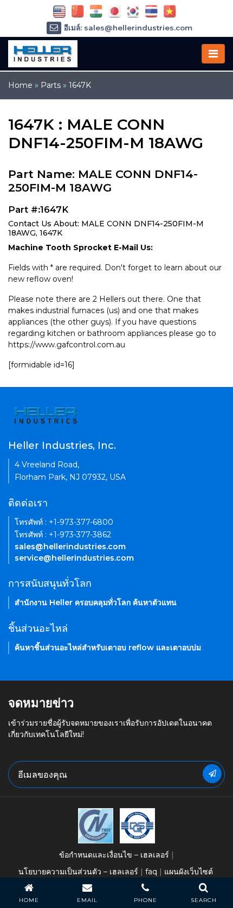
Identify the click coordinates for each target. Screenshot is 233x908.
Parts (51, 85)
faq (151, 872)
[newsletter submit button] (212, 773)
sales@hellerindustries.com (70, 546)
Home (20, 85)
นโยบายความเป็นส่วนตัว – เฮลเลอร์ (78, 872)
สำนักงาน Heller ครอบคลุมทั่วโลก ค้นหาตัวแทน (96, 602)
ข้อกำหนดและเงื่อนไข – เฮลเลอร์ (114, 855)
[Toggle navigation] (213, 54)
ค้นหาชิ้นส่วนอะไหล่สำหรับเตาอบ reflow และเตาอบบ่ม (108, 647)
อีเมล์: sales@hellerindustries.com (128, 27)
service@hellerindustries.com (74, 558)
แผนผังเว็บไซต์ (188, 872)
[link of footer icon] (95, 825)
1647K (80, 85)
